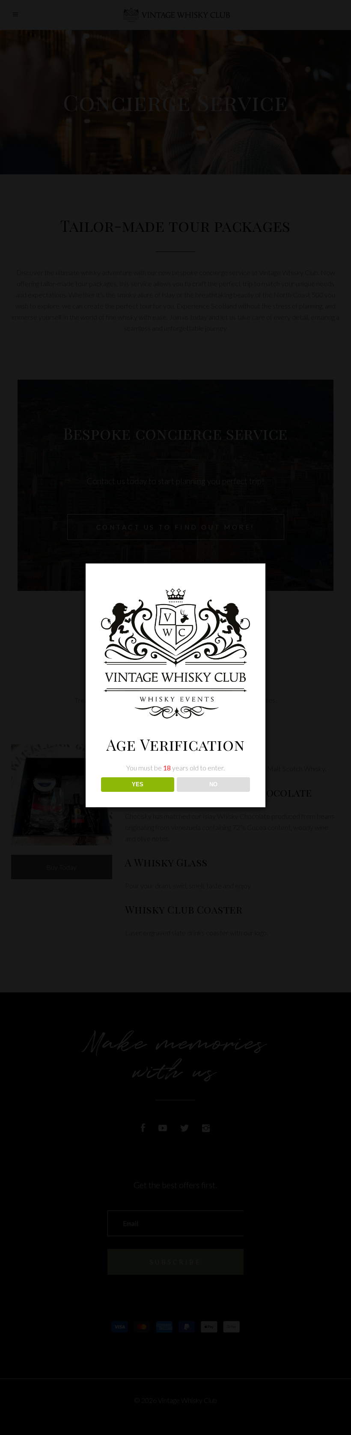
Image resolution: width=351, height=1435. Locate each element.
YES (137, 784)
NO (213, 784)
